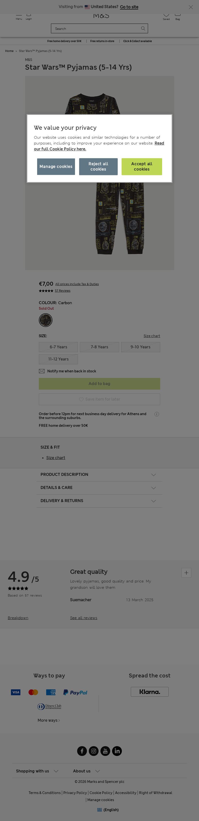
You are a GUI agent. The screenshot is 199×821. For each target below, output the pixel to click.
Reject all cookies (98, 166)
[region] (99, 148)
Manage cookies (56, 166)
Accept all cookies (141, 166)
